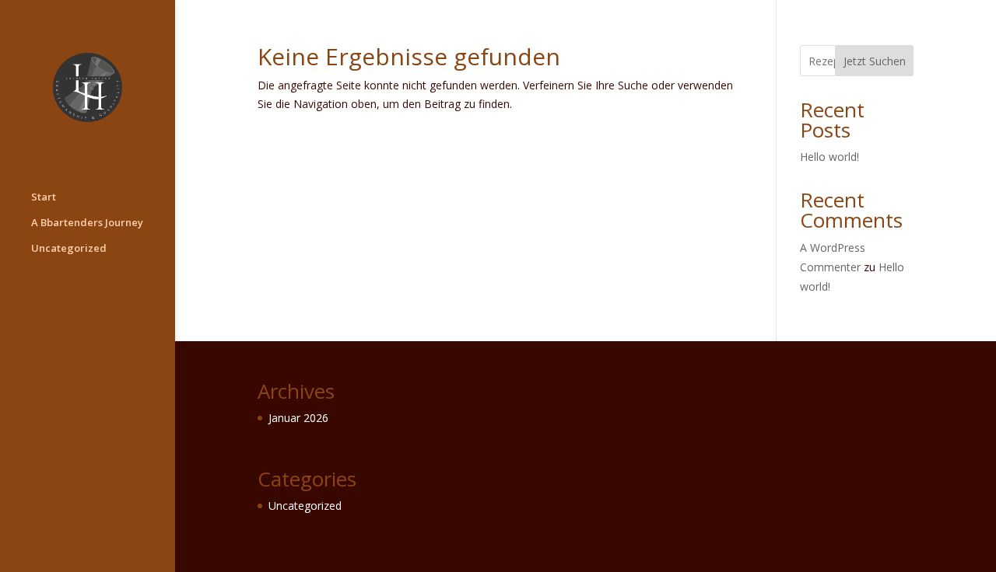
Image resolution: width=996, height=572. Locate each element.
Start (43, 197)
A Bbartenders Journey (87, 223)
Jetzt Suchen (874, 61)
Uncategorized (69, 248)
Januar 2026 (298, 417)
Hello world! (829, 156)
